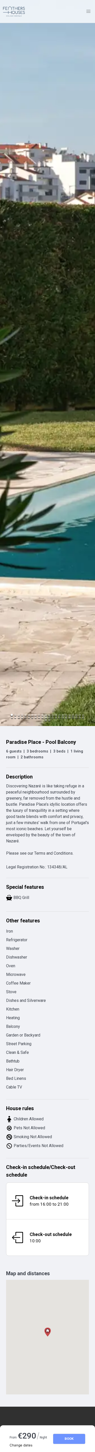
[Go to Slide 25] (19, 717)
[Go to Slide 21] (80, 715)
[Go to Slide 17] (66, 715)
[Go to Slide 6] (29, 715)
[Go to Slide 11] (46, 715)
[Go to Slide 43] (80, 717)
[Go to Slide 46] (49, 720)
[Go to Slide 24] (15, 717)
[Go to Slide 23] (12, 717)
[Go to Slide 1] (12, 715)
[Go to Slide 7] (32, 715)
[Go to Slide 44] (83, 717)
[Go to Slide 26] (22, 717)
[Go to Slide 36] (56, 717)
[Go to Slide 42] (76, 717)
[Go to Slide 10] (42, 715)
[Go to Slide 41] (73, 717)
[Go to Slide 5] (25, 715)
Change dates (21, 1445)
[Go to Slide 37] (59, 717)
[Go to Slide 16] (63, 715)
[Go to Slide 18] (69, 715)
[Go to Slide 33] (46, 717)
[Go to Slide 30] (35, 717)
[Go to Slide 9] (39, 715)
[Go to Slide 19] (73, 715)
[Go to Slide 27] (25, 717)
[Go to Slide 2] (15, 715)
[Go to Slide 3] (19, 715)
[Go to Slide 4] (22, 715)
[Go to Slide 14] (56, 715)
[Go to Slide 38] (63, 717)
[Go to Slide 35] (52, 717)
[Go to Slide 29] (32, 717)
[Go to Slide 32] (42, 717)
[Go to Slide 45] (46, 720)
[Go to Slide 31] (39, 717)
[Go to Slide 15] (59, 715)
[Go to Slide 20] (76, 715)
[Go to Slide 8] (35, 715)
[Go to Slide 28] (29, 717)
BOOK (69, 1439)
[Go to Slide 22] (83, 715)
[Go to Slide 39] (66, 717)
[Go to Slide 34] (49, 717)
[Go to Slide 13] (52, 715)
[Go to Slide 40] (69, 717)
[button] (47, 363)
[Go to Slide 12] (49, 715)
